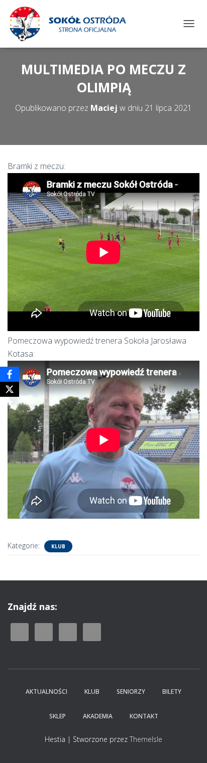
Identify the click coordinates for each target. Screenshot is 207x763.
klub (58, 546)
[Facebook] (9, 374)
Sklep (57, 716)
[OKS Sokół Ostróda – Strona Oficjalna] (71, 24)
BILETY (171, 691)
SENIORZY (131, 691)
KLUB (91, 691)
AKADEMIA (98, 716)
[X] (9, 389)
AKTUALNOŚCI (46, 691)
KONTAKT (144, 716)
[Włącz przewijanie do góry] (187, 742)
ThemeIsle (146, 739)
